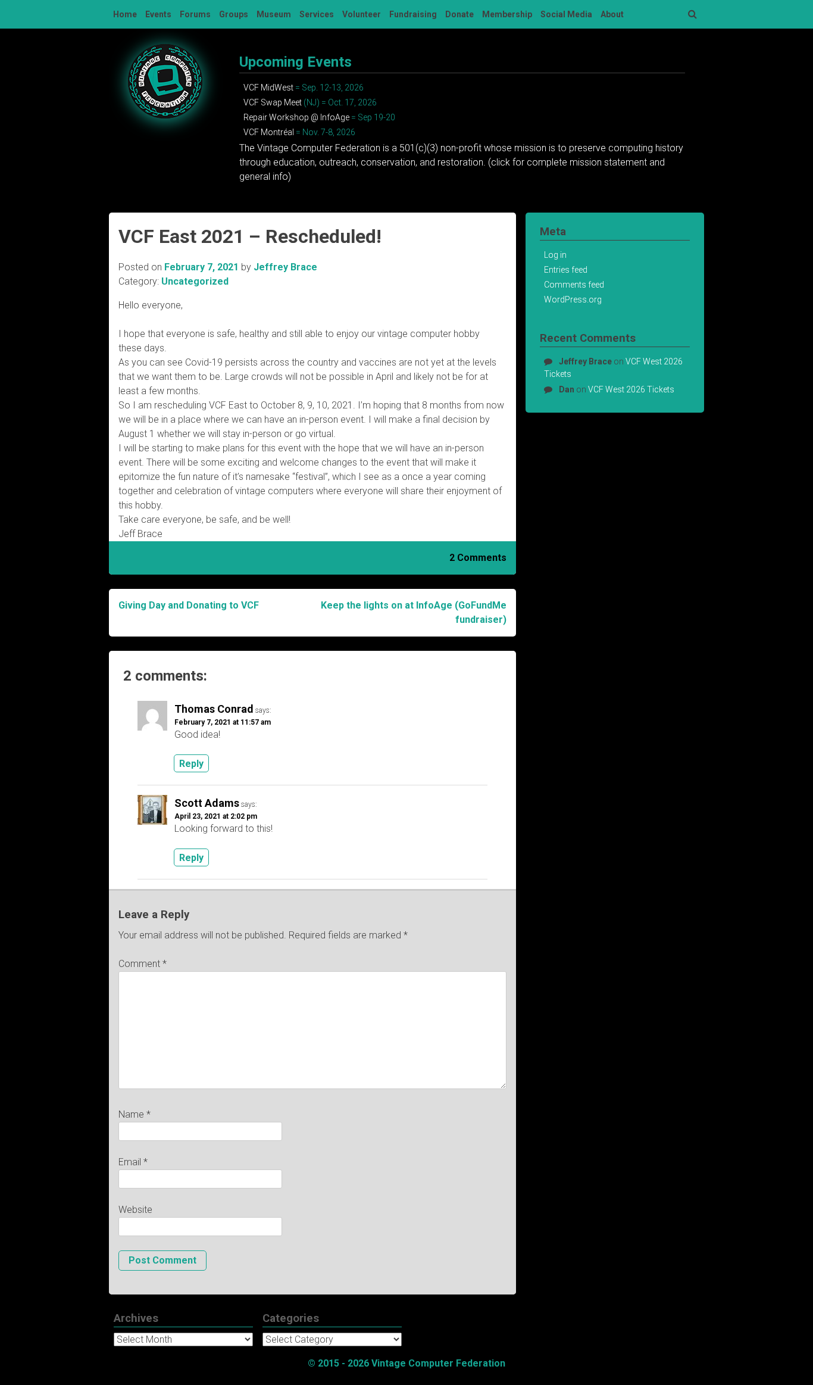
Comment (142, 963)
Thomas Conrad (214, 709)
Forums (195, 14)
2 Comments (477, 557)
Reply (191, 763)
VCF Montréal (268, 132)
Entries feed (565, 269)
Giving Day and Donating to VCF (188, 605)
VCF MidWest (268, 87)
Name (134, 1114)
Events (158, 14)
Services (316, 14)
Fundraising (413, 14)
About (612, 14)
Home (125, 14)
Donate (459, 14)
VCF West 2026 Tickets (631, 389)
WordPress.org (573, 299)
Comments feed (574, 284)
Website (135, 1209)
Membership (507, 14)
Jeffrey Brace (285, 267)
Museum (274, 14)
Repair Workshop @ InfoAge (296, 117)
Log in (555, 255)
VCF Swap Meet (272, 102)
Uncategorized (195, 281)
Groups (233, 14)
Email (133, 1162)
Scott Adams (206, 803)
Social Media (566, 14)
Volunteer (361, 14)
